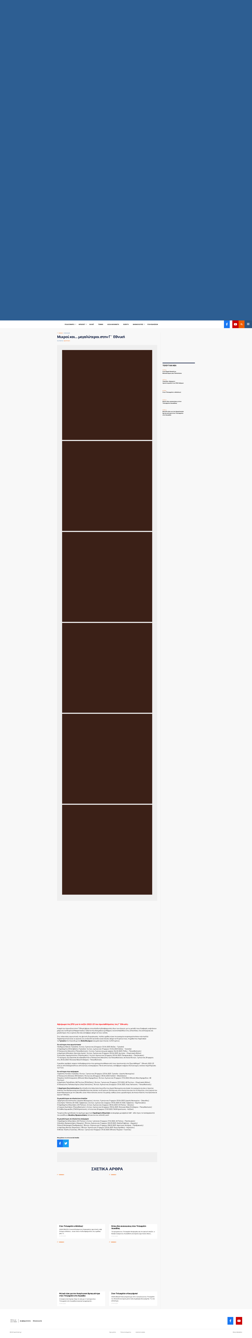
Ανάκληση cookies (140, 1332)
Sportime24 (67, 341)
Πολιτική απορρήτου (125, 1332)
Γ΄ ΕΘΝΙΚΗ (60, 333)
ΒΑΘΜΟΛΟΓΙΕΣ (138, 324)
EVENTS (126, 324)
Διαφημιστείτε (25, 1321)
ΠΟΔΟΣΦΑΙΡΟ (69, 324)
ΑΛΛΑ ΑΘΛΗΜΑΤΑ (113, 324)
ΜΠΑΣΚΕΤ (82, 324)
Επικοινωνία (37, 1321)
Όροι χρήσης (112, 1332)
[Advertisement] (107, 1007)
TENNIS (100, 324)
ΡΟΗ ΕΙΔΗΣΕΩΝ (152, 324)
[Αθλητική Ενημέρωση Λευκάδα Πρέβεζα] (1, 324)
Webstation (239, 1332)
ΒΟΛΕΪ (91, 324)
